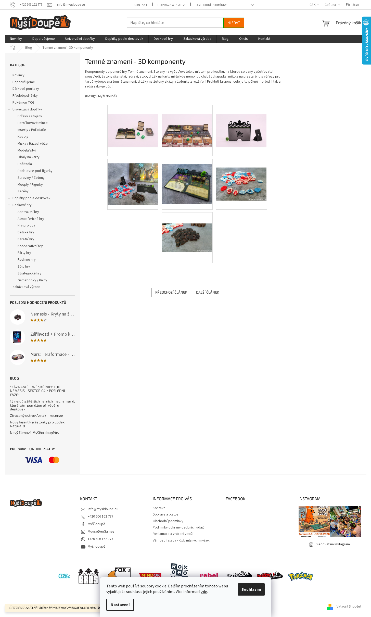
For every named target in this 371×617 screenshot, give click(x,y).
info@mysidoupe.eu (103, 509)
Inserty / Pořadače (32, 129)
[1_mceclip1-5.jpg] (187, 178)
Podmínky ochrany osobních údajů (178, 527)
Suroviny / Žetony (31, 177)
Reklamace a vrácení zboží (173, 533)
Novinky (18, 75)
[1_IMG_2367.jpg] (133, 121)
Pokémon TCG (23, 102)
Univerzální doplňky (27, 109)
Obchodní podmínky (211, 5)
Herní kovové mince (33, 122)
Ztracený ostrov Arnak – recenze (36, 415)
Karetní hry (26, 239)
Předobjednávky (25, 95)
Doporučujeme (23, 82)
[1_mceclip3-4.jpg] (187, 226)
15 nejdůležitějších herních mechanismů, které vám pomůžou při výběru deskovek (42, 405)
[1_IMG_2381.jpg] (241, 121)
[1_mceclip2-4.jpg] (241, 175)
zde (204, 592)
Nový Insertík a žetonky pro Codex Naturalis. (37, 424)
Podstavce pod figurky (35, 170)
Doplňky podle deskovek (31, 198)
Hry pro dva (26, 225)
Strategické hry (29, 273)
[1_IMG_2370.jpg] (187, 121)
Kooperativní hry (30, 246)
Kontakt (140, 5)
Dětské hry (26, 232)
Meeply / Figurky (30, 184)
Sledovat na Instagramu (334, 544)
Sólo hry (24, 266)
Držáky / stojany (30, 116)
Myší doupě (96, 524)
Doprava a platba (171, 5)
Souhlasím (251, 589)
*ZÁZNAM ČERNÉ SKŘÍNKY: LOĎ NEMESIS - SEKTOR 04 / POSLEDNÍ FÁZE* (37, 391)
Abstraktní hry (28, 212)
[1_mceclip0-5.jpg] (133, 179)
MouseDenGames (101, 531)
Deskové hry (22, 205)
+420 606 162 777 (100, 516)
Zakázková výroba (26, 286)
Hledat (233, 22)
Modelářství (27, 150)
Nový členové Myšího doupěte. (34, 432)
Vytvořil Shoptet (349, 606)
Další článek (207, 292)
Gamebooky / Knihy (32, 280)
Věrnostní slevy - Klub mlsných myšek (181, 540)
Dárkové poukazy (25, 88)
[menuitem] (16, 39)
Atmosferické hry (31, 218)
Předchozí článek (171, 292)
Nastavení (120, 605)
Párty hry (24, 252)
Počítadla (25, 164)
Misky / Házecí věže (33, 143)
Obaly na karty (29, 157)
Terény (23, 191)
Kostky (23, 136)
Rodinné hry (27, 259)
